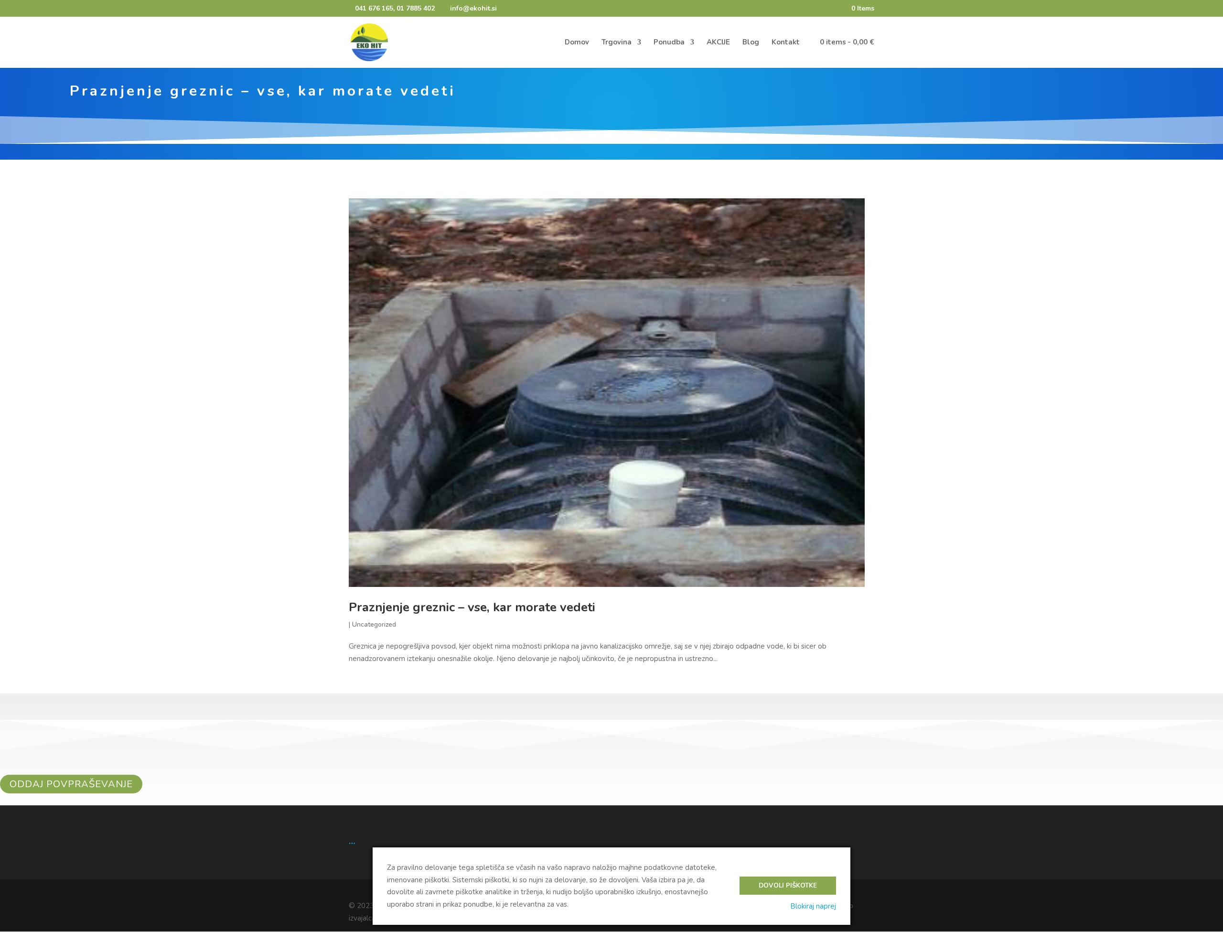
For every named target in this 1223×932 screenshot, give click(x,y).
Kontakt (786, 43)
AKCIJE (718, 43)
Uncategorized (374, 624)
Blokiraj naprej (813, 906)
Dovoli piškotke (788, 885)
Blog (750, 43)
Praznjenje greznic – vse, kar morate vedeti (472, 607)
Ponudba (669, 43)
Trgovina (616, 43)
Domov (577, 43)
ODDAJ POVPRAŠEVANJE (71, 784)
